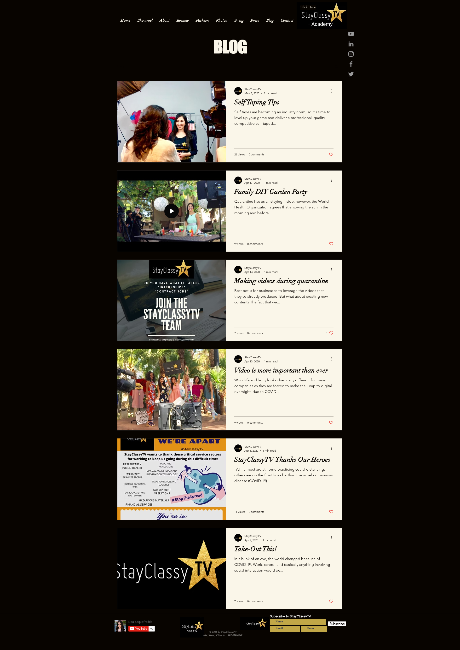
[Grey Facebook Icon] (351, 64)
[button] (336, 67)
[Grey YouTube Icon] (351, 33)
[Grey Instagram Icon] (351, 54)
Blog (120, 66)
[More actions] (333, 91)
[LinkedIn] (351, 43)
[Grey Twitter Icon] (351, 74)
